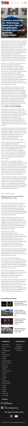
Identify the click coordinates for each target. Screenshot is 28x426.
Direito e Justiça (6, 362)
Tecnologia (5, 395)
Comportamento (6, 360)
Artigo (4, 348)
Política (4, 389)
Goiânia (4, 377)
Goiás (3, 379)
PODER (4, 387)
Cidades (4, 356)
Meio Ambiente (6, 383)
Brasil (3, 352)
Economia (5, 365)
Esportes (4, 373)
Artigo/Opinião (6, 350)
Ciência (4, 358)
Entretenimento (6, 371)
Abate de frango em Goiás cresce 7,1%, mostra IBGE (20, 330)
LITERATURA (5, 381)
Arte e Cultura (6, 346)
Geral (3, 375)
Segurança (5, 393)
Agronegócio (5, 344)
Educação (5, 367)
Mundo (4, 385)
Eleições (4, 369)
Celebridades (5, 354)
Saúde (4, 391)
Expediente (19, 350)
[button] (25, 3)
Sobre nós (19, 344)
